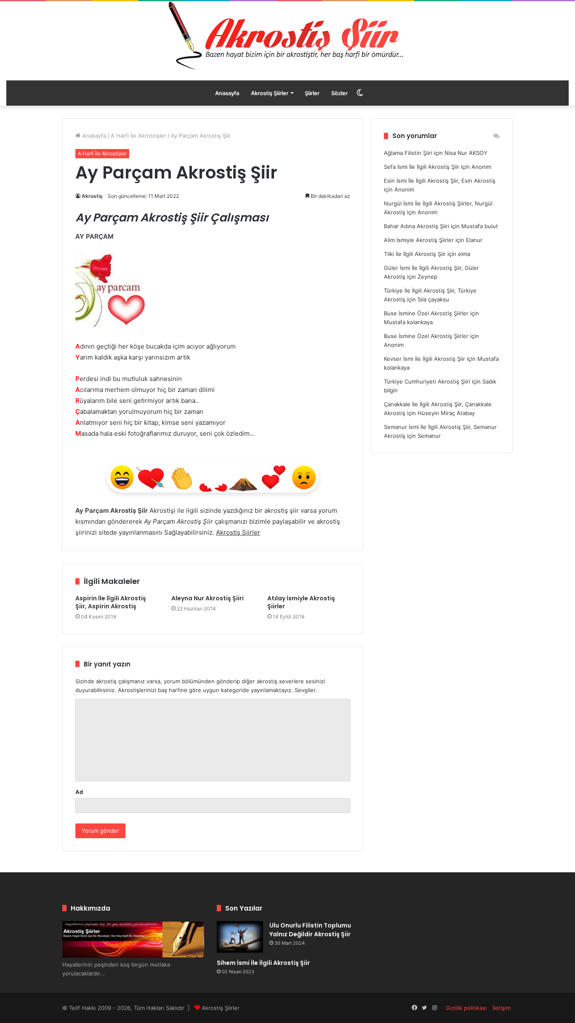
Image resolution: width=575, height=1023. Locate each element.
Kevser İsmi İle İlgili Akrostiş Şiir (424, 358)
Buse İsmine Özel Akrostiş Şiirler (426, 313)
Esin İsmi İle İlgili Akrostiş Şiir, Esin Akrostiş (439, 180)
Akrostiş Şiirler (269, 93)
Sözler (339, 93)
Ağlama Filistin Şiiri (408, 152)
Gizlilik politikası (466, 1007)
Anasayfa (227, 93)
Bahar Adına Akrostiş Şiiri (416, 226)
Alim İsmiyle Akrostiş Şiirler (419, 240)
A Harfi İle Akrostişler (138, 135)
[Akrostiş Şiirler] (287, 36)
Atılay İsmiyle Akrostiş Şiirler (301, 602)
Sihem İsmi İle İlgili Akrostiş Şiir (263, 963)
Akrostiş (92, 196)
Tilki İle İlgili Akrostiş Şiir (415, 253)
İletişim (501, 1007)
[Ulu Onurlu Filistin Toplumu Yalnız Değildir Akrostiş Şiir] (240, 937)
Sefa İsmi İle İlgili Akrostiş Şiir (421, 166)
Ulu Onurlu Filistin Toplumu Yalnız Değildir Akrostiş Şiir (310, 929)
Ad (79, 792)
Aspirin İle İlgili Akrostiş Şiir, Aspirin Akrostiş (110, 602)
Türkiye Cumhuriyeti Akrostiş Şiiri (427, 381)
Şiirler (312, 93)
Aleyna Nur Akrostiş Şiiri (207, 598)
